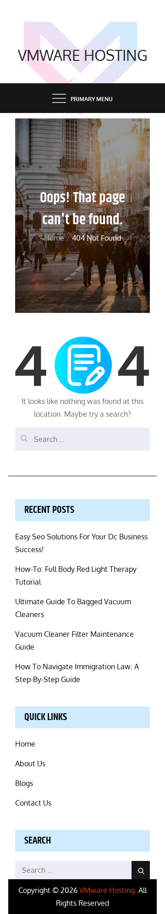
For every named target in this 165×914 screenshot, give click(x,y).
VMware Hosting (83, 55)
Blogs (24, 783)
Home (25, 743)
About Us (30, 763)
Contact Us (33, 802)
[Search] (22, 434)
